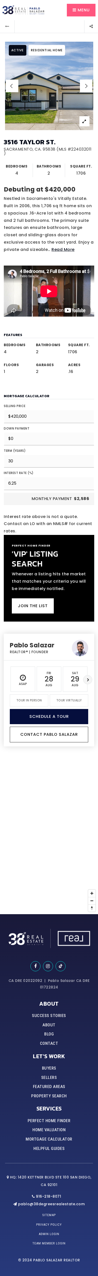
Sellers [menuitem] (49, 1077)
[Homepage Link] (23, 10)
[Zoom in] (91, 893)
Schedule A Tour (49, 716)
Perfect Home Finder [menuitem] (49, 1120)
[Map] (49, 838)
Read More (63, 249)
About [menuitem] (49, 1024)
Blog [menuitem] (49, 1033)
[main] (49, 457)
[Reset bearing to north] (91, 908)
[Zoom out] (91, 900)
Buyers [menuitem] (49, 1068)
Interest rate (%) (19, 473)
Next (87, 679)
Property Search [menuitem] (49, 1095)
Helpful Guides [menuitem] (49, 1148)
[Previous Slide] (12, 86)
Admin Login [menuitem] (49, 1234)
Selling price (15, 406)
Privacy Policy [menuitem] (49, 1224)
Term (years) (15, 450)
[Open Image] (49, 86)
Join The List (33, 606)
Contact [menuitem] (49, 1043)
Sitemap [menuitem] (49, 1215)
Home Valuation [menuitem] (49, 1129)
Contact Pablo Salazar (49, 734)
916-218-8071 (48, 1196)
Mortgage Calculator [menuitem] (49, 1139)
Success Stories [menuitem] (49, 1015)
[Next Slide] (86, 86)
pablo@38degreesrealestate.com (51, 1204)
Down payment (16, 428)
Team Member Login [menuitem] (49, 1243)
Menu (83, 10)
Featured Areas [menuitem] (49, 1086)
